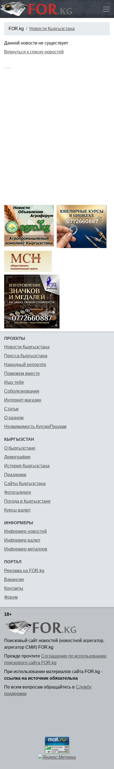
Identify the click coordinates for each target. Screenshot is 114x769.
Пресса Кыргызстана (25, 355)
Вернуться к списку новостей (34, 51)
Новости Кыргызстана (52, 28)
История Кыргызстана (27, 465)
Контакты (13, 588)
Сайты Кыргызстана (25, 483)
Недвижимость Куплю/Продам (35, 426)
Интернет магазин (22, 400)
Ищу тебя (14, 382)
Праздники (15, 474)
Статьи (11, 408)
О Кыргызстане (19, 448)
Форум (11, 597)
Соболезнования (21, 391)
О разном (14, 417)
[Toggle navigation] (106, 9)
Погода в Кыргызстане (27, 501)
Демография (17, 457)
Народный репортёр (25, 364)
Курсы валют (17, 510)
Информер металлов (25, 549)
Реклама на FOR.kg (24, 570)
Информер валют (22, 540)
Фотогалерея (17, 492)
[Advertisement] (57, 142)
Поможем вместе (22, 373)
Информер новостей (25, 531)
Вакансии (14, 579)
